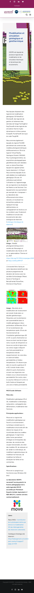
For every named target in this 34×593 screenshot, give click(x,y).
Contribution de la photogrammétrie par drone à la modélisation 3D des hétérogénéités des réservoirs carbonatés (17, 525)
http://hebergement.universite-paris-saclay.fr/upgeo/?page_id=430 (18, 541)
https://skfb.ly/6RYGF (15, 261)
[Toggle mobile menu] (30, 15)
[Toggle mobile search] (27, 15)
